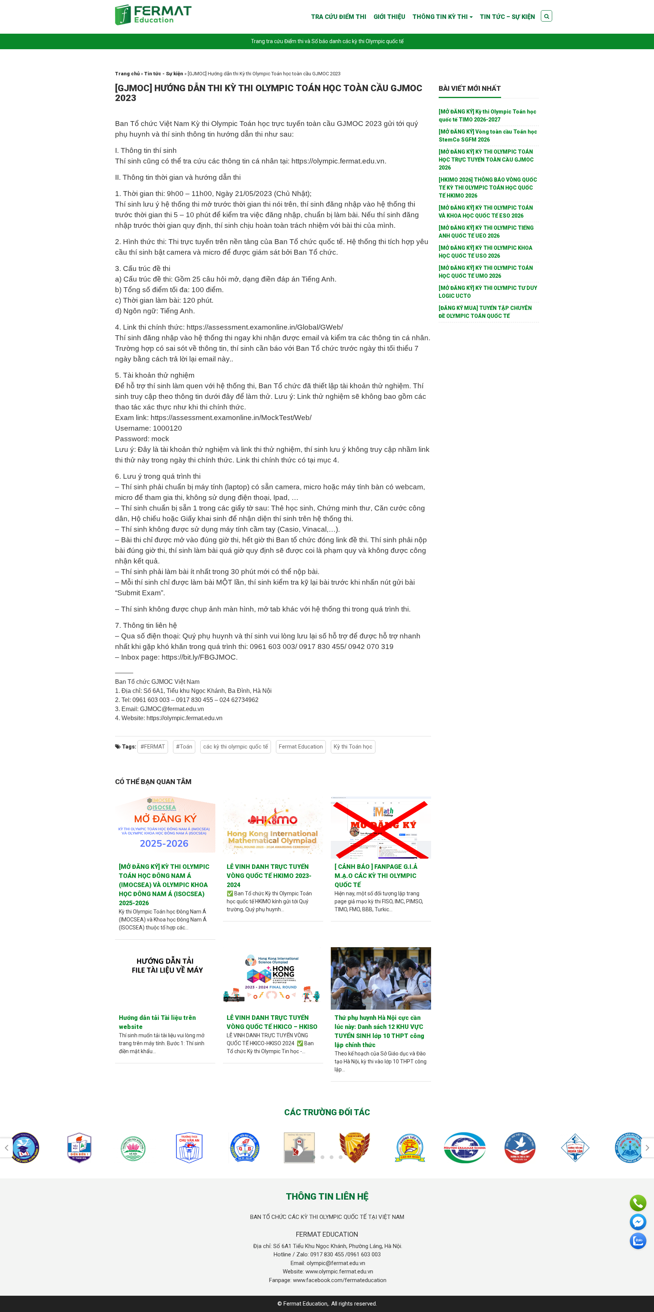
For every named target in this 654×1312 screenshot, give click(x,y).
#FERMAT (152, 746)
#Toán (184, 746)
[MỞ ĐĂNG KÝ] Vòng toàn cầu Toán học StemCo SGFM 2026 (488, 136)
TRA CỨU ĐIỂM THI (338, 16)
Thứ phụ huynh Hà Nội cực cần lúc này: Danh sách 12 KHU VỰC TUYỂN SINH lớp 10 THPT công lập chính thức (379, 1031)
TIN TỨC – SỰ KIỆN (507, 16)
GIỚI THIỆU (389, 16)
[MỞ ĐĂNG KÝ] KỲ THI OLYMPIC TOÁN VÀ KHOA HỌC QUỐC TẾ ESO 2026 (486, 212)
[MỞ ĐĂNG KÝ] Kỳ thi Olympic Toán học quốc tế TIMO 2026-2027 (487, 116)
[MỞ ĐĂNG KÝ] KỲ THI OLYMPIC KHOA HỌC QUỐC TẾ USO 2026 (486, 252)
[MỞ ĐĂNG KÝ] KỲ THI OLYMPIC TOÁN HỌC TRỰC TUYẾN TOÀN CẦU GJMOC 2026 (486, 160)
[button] (313, 1157)
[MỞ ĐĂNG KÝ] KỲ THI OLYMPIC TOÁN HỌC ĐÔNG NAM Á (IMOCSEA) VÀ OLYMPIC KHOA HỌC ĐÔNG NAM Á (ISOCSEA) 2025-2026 (164, 885)
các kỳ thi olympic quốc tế (235, 746)
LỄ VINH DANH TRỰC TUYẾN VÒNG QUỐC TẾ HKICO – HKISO (272, 1022)
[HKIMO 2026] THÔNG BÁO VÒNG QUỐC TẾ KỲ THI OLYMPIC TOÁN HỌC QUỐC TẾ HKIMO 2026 (488, 188)
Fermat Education (301, 746)
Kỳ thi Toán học (353, 746)
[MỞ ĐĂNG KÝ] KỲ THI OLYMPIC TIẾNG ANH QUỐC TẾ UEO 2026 (486, 232)
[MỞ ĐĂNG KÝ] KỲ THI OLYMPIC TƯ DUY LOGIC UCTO (488, 292)
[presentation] (6, 1147)
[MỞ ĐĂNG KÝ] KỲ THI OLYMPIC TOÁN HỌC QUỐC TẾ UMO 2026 (486, 272)
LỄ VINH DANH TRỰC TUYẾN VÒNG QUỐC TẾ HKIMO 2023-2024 (269, 876)
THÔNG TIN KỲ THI (440, 16)
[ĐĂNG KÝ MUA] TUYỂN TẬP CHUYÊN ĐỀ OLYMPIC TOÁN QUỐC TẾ (485, 312)
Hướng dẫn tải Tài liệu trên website (157, 1022)
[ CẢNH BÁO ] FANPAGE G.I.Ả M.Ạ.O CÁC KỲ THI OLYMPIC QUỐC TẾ (376, 876)
